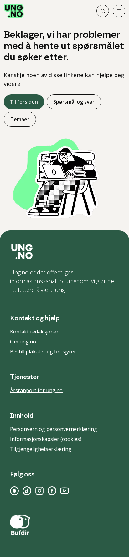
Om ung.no (23, 341)
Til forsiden (24, 101)
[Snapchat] (14, 490)
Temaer (19, 119)
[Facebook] (52, 490)
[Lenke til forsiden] (14, 11)
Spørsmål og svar (74, 101)
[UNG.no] (64, 251)
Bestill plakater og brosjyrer (43, 351)
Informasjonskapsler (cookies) (45, 439)
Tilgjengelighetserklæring (40, 449)
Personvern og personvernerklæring (53, 429)
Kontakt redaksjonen (34, 331)
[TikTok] (27, 490)
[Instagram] (39, 490)
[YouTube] (64, 490)
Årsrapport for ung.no (36, 390)
